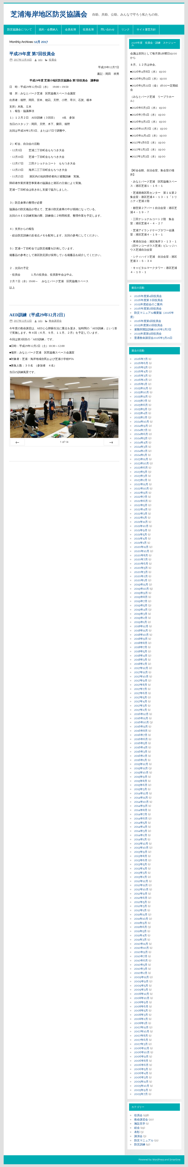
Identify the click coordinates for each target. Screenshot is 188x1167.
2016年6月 (141, 739)
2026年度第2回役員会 (148, 308)
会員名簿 (70, 29)
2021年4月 (140, 538)
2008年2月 (141, 1019)
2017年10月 (141, 676)
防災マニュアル (143, 1140)
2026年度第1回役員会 (147, 321)
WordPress (158, 1159)
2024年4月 (141, 442)
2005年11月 (141, 1081)
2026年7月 (141, 359)
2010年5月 (140, 964)
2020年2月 (141, 576)
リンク (125, 29)
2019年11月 (141, 584)
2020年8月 (141, 555)
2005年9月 (141, 1090)
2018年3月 (140, 659)
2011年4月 (140, 935)
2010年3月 (140, 968)
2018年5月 (140, 651)
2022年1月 (140, 517)
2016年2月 (140, 755)
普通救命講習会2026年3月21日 (153, 338)
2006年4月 (141, 1073)
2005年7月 (141, 1094)
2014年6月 (141, 818)
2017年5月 (140, 697)
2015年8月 (140, 781)
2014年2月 (140, 835)
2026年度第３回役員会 (148, 300)
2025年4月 (141, 413)
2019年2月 (140, 618)
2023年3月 (140, 476)
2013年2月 (140, 877)
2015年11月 (141, 768)
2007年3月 (141, 1044)
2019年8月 (141, 597)
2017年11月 (141, 672)
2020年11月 (141, 547)
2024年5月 (141, 438)
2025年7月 (140, 400)
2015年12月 (141, 764)
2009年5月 (141, 985)
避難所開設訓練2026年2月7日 (152, 329)
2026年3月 (141, 375)
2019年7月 (140, 601)
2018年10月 (141, 634)
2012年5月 (140, 902)
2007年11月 (141, 1027)
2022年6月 (141, 501)
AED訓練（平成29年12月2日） (38, 315)
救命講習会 (55, 321)
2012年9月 (140, 893)
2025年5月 (140, 409)
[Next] (111, 442)
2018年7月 (140, 647)
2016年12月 (141, 714)
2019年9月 (141, 593)
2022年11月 (141, 484)
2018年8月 (140, 643)
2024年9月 (141, 425)
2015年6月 (140, 785)
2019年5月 (140, 605)
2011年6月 (140, 927)
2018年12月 (141, 626)
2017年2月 (140, 709)
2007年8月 (141, 1035)
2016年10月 (141, 722)
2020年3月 (141, 572)
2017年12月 (141, 668)
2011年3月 (140, 939)
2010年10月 (141, 948)
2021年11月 (141, 521)
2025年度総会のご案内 (148, 304)
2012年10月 (141, 889)
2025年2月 (140, 417)
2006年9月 (141, 1056)
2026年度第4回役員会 (148, 296)
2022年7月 (140, 496)
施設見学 (139, 1123)
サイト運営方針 (146, 29)
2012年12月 (141, 881)
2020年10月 (141, 551)
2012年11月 (141, 885)
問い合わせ (108, 29)
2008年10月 (141, 998)
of (64, 442)
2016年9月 (141, 726)
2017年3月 (140, 705)
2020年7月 (141, 559)
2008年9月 (141, 1002)
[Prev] (17, 442)
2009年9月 (141, 981)
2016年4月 (141, 747)
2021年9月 (140, 530)
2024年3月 (141, 446)
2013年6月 (140, 860)
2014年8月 (140, 810)
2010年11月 (141, 943)
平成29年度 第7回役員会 (32, 53)
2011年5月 (140, 931)
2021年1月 (140, 542)
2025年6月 (141, 405)
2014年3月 (140, 831)
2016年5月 (140, 743)
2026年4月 (141, 371)
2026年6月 (141, 363)
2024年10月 (141, 421)
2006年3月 (141, 1077)
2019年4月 (141, 609)
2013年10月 (141, 847)
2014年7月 (140, 814)
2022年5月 (140, 505)
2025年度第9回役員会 (148, 333)
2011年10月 (141, 918)
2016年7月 (140, 735)
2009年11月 (141, 977)
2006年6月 (141, 1065)
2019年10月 (141, 588)
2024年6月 (141, 434)
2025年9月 (141, 396)
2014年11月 (141, 797)
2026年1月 (140, 384)
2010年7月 (140, 956)
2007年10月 (141, 1031)
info (40, 59)
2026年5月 (141, 367)
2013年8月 (140, 856)
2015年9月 (140, 776)
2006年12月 (141, 1048)
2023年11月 (141, 459)
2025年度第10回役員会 (148, 325)
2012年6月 (140, 897)
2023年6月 (141, 467)
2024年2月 (141, 451)
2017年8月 (140, 684)
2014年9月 (141, 806)
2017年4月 (140, 701)
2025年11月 (141, 388)
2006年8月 (141, 1060)
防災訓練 (139, 1144)
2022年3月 (140, 513)
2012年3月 (140, 906)
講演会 (138, 1136)
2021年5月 (140, 534)
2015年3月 (140, 789)
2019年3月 (140, 613)
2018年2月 (140, 663)
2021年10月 (141, 526)
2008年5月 (141, 1010)
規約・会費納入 (48, 29)
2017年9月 (140, 680)
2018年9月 (141, 638)
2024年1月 (140, 455)
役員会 (53, 59)
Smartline (174, 1159)
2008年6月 (141, 1006)
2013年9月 (140, 851)
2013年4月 (140, 868)
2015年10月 (141, 772)
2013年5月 (140, 864)
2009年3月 (141, 989)
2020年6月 (141, 563)
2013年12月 (141, 843)
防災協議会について (19, 29)
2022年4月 (141, 509)
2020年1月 (140, 580)
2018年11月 (141, 630)
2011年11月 (140, 914)
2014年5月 (140, 822)
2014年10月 (141, 801)
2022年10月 (141, 488)
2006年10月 (142, 1052)
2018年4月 (140, 655)
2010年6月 (141, 960)
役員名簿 (88, 29)
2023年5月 (140, 471)
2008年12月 (141, 993)
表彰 (137, 1132)
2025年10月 (141, 392)
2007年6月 (141, 1039)
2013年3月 (140, 872)
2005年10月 (141, 1085)
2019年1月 (140, 622)
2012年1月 (140, 910)
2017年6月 (140, 693)
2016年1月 (140, 760)
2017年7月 (140, 689)
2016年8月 (141, 730)
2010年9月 (141, 952)
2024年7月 (141, 430)
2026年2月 (141, 379)
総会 (137, 1127)
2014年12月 (141, 793)
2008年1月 (141, 1023)
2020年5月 (141, 567)
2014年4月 (140, 826)
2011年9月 (140, 923)
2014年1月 (140, 839)
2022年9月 (141, 492)
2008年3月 (141, 1014)
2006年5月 (141, 1069)
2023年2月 (140, 480)
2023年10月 (141, 463)
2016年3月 (140, 751)
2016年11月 (141, 718)
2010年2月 (140, 973)
